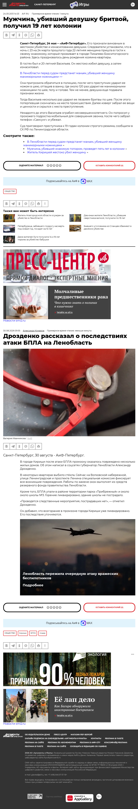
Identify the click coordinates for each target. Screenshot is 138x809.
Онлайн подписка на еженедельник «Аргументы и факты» (56, 738)
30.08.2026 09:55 (11, 330)
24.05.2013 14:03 (11, 13)
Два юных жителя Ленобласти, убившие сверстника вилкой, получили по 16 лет (105, 216)
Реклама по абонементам (62, 742)
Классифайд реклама (115, 742)
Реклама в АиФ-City (90, 742)
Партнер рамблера (54, 797)
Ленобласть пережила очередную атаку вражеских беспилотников (70, 576)
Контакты (96, 738)
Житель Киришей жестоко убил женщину (56, 152)
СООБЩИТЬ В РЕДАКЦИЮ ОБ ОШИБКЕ (88, 746)
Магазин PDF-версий (81, 735)
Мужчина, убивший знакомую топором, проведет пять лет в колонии (76, 148)
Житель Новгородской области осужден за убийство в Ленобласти (41, 216)
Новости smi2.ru (14, 320)
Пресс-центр (60, 735)
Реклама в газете (114, 738)
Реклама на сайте (34, 742)
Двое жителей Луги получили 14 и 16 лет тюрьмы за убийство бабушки (39, 238)
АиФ (29, 438)
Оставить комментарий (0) (109, 166)
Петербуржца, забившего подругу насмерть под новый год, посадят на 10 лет (41, 227)
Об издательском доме (37, 735)
